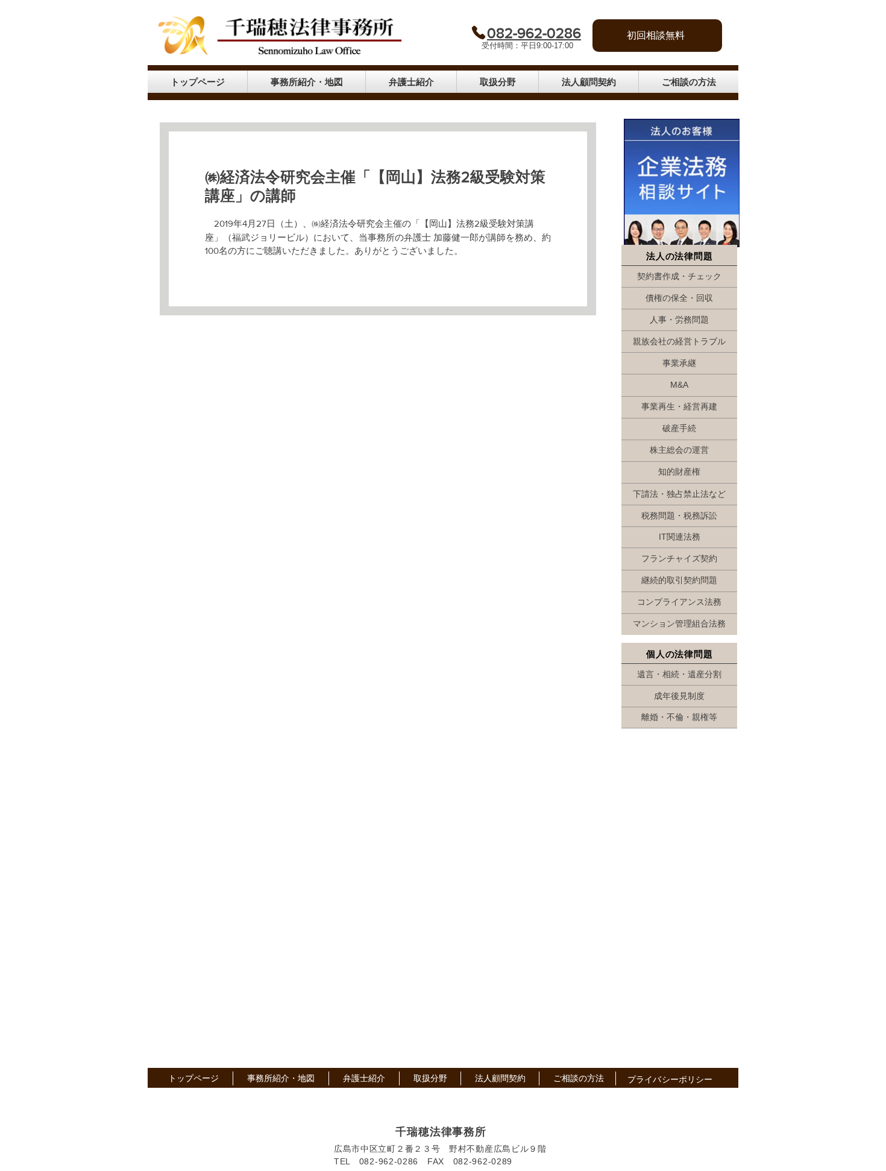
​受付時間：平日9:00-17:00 (527, 45)
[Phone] (478, 32)
